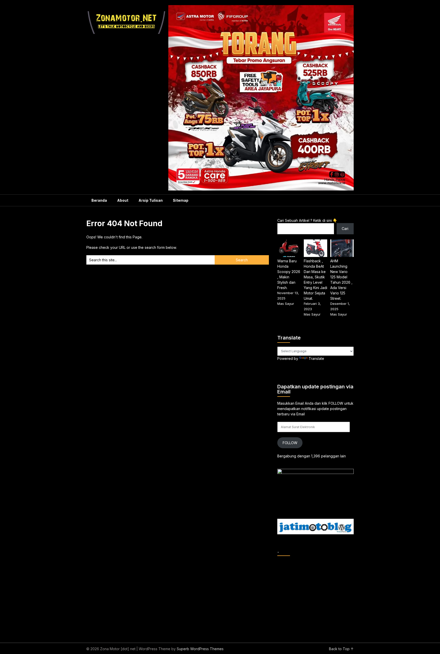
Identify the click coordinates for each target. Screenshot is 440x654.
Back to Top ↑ (341, 649)
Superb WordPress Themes (200, 649)
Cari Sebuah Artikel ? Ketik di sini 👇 (307, 220)
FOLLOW (290, 443)
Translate (316, 358)
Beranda (99, 200)
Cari (345, 228)
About (122, 200)
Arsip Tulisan (151, 200)
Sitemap (180, 200)
